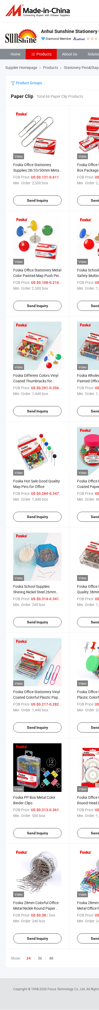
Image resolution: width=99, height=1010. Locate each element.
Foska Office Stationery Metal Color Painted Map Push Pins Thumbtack (37, 275)
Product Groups (28, 82)
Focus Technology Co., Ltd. (67, 989)
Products (43, 54)
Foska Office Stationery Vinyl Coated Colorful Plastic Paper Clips (37, 697)
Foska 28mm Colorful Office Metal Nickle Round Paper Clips (36, 908)
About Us (69, 54)
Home (15, 54)
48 (51, 958)
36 (40, 958)
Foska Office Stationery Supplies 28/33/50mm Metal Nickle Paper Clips (36, 170)
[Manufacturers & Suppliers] (38, 10)
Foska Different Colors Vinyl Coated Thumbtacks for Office (35, 381)
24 (28, 958)
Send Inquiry (37, 200)
